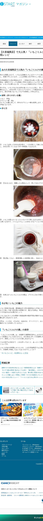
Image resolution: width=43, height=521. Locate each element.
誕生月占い (5, 450)
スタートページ (7, 445)
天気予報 (5, 446)
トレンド (17, 37)
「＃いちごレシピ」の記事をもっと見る (14, 353)
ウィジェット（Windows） (31, 445)
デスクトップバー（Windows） (32, 446)
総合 (4, 44)
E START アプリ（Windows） (32, 448)
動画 (3, 454)
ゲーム (4, 456)
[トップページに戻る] (8, 4)
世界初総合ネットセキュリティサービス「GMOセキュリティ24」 (18, 493)
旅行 (30, 44)
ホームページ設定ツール (30, 452)
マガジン (24, 37)
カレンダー (5, 448)
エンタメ (22, 44)
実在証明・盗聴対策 (6, 495)
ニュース (5, 452)
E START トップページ (6, 37)
